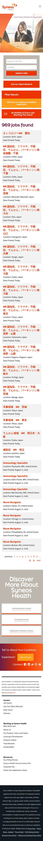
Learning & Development (13, 737)
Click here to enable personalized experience (21, 103)
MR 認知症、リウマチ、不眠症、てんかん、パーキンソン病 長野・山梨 (22, 330)
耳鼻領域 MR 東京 (15, 420)
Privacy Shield (19, 832)
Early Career (8, 710)
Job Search (7, 703)
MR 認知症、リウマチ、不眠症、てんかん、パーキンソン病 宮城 (22, 390)
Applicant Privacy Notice (9, 835)
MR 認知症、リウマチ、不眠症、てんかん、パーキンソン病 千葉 (22, 170)
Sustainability (8, 747)
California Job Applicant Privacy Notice (29, 835)
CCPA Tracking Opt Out (32, 832)
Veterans (6, 713)
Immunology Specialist (15, 462)
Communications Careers (21, 608)
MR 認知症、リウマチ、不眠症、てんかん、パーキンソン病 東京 (22, 310)
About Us (7, 730)
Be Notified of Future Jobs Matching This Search (23, 114)
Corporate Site (9, 767)
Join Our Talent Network (13, 706)
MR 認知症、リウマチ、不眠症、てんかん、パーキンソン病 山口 (22, 230)
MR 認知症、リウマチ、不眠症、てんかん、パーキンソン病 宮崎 (22, 190)
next (39, 560)
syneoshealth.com (9, 693)
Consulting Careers (21, 619)
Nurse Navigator (12, 502)
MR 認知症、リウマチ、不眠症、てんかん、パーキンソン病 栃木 (22, 370)
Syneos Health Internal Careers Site (17, 763)
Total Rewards (8, 743)
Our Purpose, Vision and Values (15, 733)
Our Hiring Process (10, 760)
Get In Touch (25, 657)
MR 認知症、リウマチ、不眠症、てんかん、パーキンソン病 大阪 (22, 270)
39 (34, 560)
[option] (21, 33)
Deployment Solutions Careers (21, 631)
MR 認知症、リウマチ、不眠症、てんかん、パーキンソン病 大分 (22, 210)
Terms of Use (31, 828)
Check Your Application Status (15, 770)
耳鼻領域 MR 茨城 (15, 406)
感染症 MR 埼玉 (13, 449)
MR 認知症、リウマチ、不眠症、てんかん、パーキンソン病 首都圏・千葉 (22, 150)
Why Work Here (9, 726)
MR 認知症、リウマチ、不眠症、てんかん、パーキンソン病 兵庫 (22, 250)
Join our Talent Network (21, 84)
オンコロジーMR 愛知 (16, 133)
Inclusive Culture (9, 740)
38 (30, 560)
